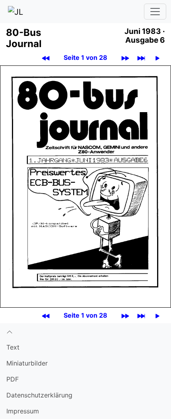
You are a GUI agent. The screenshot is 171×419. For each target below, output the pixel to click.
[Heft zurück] (46, 57)
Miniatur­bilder (27, 363)
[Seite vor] (157, 57)
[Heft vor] (125, 57)
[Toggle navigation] (155, 12)
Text (12, 347)
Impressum (22, 411)
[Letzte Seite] (141, 57)
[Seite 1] (85, 186)
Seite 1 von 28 (85, 57)
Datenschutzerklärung (39, 395)
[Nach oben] (85, 331)
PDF (12, 379)
